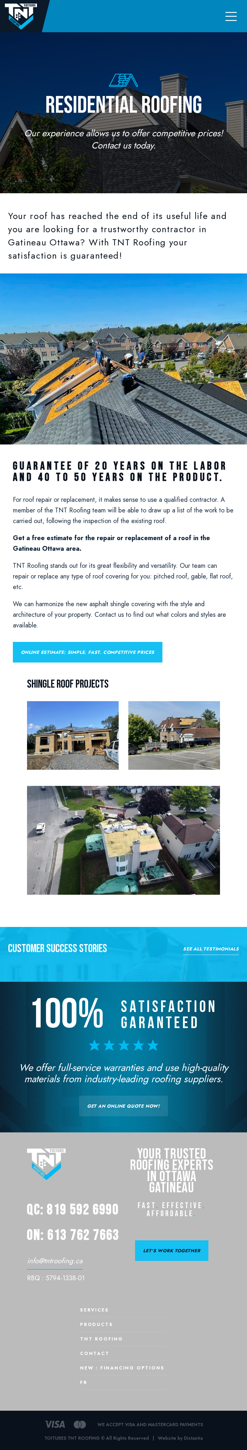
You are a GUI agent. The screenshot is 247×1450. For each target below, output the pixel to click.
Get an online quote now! (123, 1106)
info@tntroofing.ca (55, 1260)
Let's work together (171, 1250)
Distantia (193, 1438)
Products (96, 1325)
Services (94, 1310)
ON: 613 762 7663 (73, 1235)
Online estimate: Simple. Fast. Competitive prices (87, 652)
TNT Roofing (101, 1339)
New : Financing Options (122, 1368)
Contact (95, 1354)
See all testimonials (211, 949)
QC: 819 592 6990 (73, 1210)
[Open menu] (230, 16)
